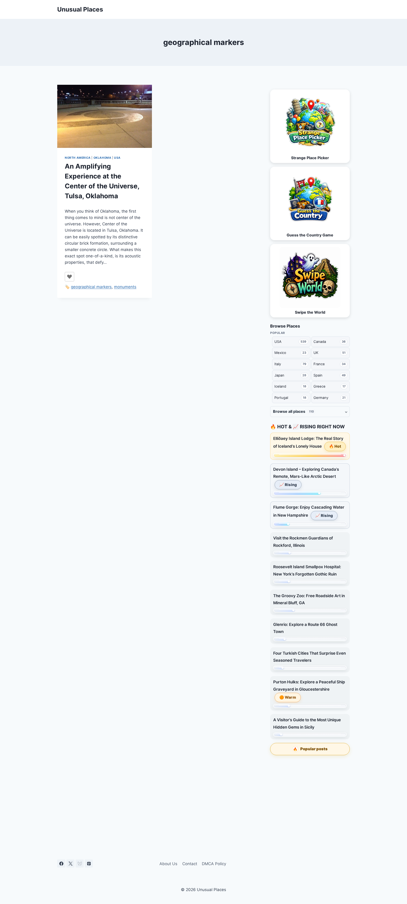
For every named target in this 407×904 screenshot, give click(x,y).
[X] (70, 863)
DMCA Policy (214, 863)
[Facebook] (61, 863)
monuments (125, 286)
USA (117, 157)
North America (78, 157)
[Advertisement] (310, 794)
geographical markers (91, 286)
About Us (168, 863)
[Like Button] (69, 276)
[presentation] (104, 116)
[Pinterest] (89, 863)
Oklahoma (102, 157)
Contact (189, 863)
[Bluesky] (80, 863)
